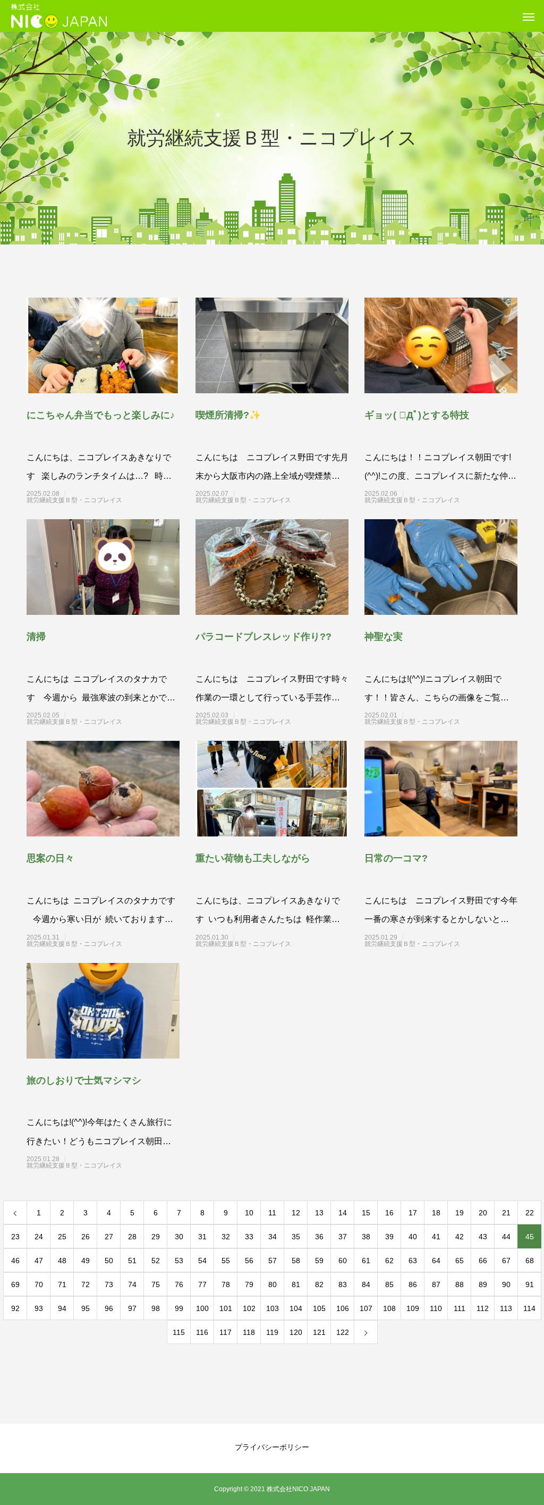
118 (249, 1332)
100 (202, 1308)
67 (506, 1260)
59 (319, 1260)
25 (62, 1236)
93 (39, 1308)
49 (85, 1260)
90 (506, 1284)
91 (529, 1284)
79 (249, 1284)
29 (155, 1236)
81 (296, 1284)
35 (296, 1236)
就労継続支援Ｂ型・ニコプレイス (93, 500)
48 (62, 1260)
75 (155, 1284)
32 (226, 1236)
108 (389, 1308)
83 (342, 1284)
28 (132, 1236)
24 (39, 1236)
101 (225, 1308)
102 (249, 1308)
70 (39, 1284)
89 (483, 1284)
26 (85, 1236)
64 (436, 1260)
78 (226, 1284)
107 (366, 1308)
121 (319, 1332)
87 (436, 1284)
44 (506, 1236)
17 (413, 1212)
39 (389, 1236)
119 (272, 1332)
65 (459, 1260)
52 (155, 1260)
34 (272, 1236)
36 (319, 1236)
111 (459, 1308)
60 (342, 1260)
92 (15, 1308)
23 (15, 1236)
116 (202, 1332)
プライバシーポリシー (272, 1447)
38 (366, 1236)
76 (179, 1284)
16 (389, 1212)
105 (319, 1308)
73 (109, 1284)
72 (85, 1284)
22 (529, 1212)
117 (225, 1332)
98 (155, 1308)
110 (436, 1308)
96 (109, 1308)
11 (272, 1212)
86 (413, 1284)
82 (319, 1284)
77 (202, 1284)
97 (132, 1308)
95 (85, 1308)
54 (202, 1260)
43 (483, 1236)
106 (342, 1308)
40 (413, 1236)
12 (296, 1212)
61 (366, 1260)
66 (483, 1260)
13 (319, 1212)
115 (179, 1332)
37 (342, 1236)
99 (179, 1308)
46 (15, 1260)
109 (412, 1308)
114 (529, 1308)
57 (272, 1260)
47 (39, 1260)
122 (342, 1332)
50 (109, 1260)
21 (506, 1212)
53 (179, 1260)
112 (483, 1308)
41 (436, 1236)
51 (132, 1260)
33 (249, 1236)
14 (342, 1212)
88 (459, 1284)
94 (62, 1308)
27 (109, 1236)
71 (62, 1284)
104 (296, 1308)
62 (389, 1260)
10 (249, 1212)
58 (296, 1260)
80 (272, 1284)
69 (15, 1284)
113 (506, 1308)
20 (483, 1212)
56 (249, 1260)
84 (366, 1284)
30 (179, 1236)
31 (202, 1236)
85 (389, 1284)
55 (226, 1260)
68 (529, 1260)
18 (436, 1212)
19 (459, 1212)
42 (459, 1236)
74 (132, 1284)
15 (366, 1212)
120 (296, 1332)
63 (413, 1260)
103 (272, 1308)
